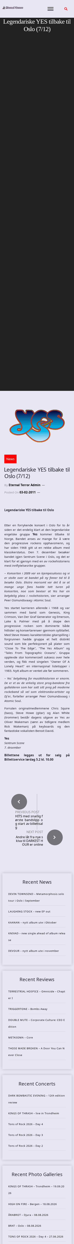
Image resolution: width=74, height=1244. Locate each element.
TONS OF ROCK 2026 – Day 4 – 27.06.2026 (35, 1236)
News (10, 459)
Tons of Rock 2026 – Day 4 (25, 1124)
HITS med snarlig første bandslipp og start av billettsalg (29, 822)
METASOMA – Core (20, 1037)
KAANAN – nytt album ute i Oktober (32, 922)
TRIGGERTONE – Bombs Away (28, 1009)
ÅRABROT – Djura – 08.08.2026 (28, 1215)
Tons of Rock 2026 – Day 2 (25, 1146)
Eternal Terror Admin (24, 485)
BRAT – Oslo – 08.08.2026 (24, 1225)
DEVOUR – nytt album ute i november (33, 951)
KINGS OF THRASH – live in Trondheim (33, 1113)
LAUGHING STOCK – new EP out (29, 911)
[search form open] (66, 8)
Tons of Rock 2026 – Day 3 (25, 1135)
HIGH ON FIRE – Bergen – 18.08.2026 (32, 1204)
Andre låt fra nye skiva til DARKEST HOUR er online (29, 841)
